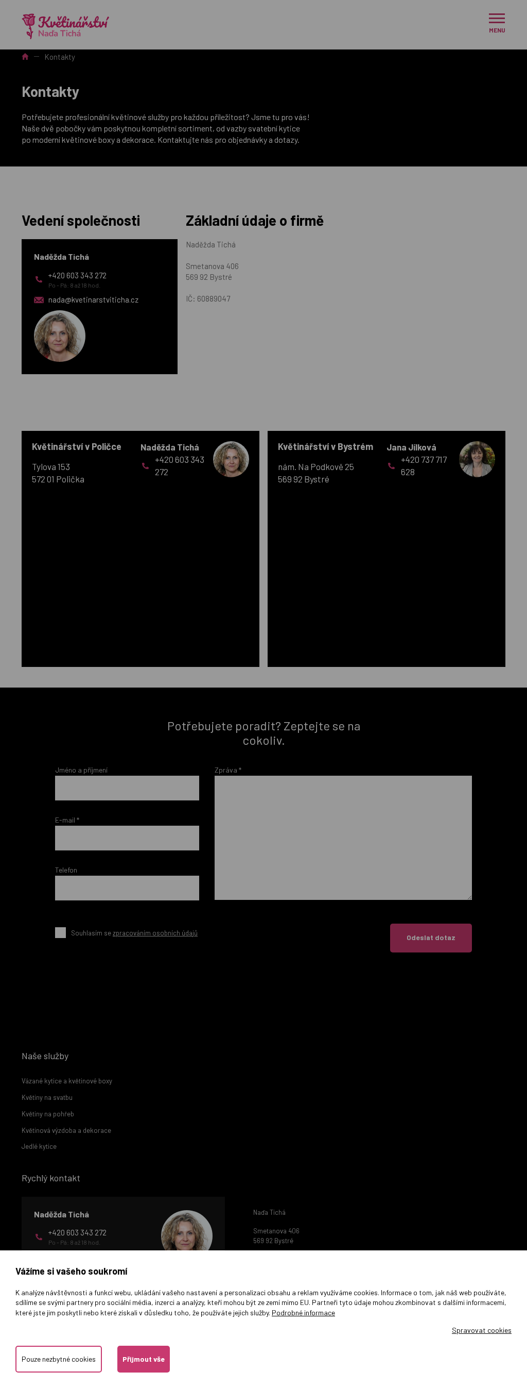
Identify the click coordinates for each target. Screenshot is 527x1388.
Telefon (66, 869)
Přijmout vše (143, 1358)
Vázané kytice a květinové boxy (67, 1081)
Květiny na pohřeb (48, 1114)
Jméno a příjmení (81, 769)
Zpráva (228, 769)
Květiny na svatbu (47, 1097)
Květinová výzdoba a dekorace (66, 1130)
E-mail (67, 819)
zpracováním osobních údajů (155, 933)
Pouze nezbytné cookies (59, 1358)
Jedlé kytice (39, 1146)
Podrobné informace (303, 1312)
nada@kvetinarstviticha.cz (93, 299)
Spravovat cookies (482, 1330)
